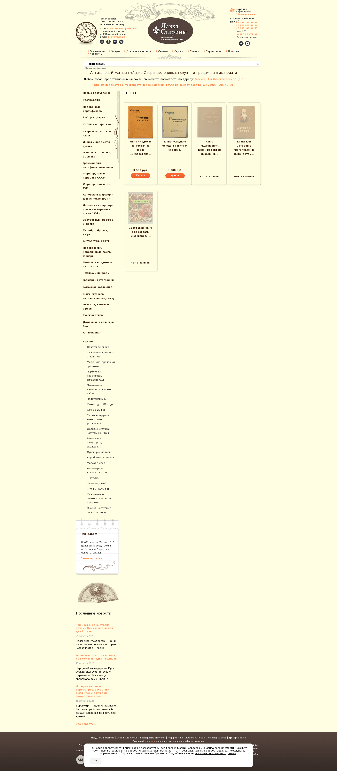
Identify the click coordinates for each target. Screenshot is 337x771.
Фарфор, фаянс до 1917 (96, 186)
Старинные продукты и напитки (100, 355)
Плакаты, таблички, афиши (96, 307)
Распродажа (91, 100)
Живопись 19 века (195, 737)
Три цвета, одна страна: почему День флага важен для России (94, 628)
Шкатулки (93, 478)
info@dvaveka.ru (117, 37)
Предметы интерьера (103, 737)
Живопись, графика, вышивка (97, 155)
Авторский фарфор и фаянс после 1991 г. (98, 197)
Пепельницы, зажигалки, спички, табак (99, 389)
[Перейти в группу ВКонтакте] (102, 41)
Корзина (241, 9)
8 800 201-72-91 (247, 34)
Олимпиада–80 (96, 483)
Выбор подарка (94, 117)
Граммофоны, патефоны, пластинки (98, 165)
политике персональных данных (215, 753)
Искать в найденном (95, 68)
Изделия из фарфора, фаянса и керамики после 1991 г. (98, 209)
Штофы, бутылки (98, 489)
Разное (88, 342)
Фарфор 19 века (217, 737)
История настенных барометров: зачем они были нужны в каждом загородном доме (92, 691)
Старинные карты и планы (97, 134)
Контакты (96, 54)
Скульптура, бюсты (96, 241)
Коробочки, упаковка (100, 458)
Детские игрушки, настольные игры (98, 431)
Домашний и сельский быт (98, 324)
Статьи (194, 51)
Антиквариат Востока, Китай (97, 471)
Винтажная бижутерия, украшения (94, 443)
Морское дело (96, 463)
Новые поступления (97, 93)
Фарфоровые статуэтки (152, 737)
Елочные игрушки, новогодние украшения (98, 419)
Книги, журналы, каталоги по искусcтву (98, 296)
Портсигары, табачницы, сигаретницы (95, 376)
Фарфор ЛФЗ (176, 737)
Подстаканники (96, 399)
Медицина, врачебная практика (101, 364)
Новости (233, 51)
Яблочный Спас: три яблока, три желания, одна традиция (96, 657)
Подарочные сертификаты (92, 109)
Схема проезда (91, 558)
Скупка (178, 51)
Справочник (213, 51)
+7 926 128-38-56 (246, 22)
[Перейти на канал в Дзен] (115, 41)
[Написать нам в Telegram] (233, 41)
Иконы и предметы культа (96, 144)
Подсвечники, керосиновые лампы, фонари (97, 252)
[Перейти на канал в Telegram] (121, 41)
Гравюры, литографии (98, 280)
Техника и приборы (96, 273)
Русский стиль (93, 315)
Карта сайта (239, 737)
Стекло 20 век (96, 410)
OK (95, 761)
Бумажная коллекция (97, 287)
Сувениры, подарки (99, 452)
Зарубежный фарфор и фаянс (98, 222)
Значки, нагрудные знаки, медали (99, 510)
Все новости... (86, 724)
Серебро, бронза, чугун (95, 232)
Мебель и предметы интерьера (97, 265)
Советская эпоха (98, 347)
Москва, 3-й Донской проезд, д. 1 (219, 79)
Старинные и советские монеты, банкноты (99, 498)
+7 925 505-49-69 (247, 25)
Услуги (115, 51)
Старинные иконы (127, 737)
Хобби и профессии (97, 124)
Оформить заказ (246, 13)
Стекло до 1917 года (100, 404)
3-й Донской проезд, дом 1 (124, 28)
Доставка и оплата (139, 51)
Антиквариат (92, 333)
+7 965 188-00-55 (246, 28)
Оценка (163, 51)
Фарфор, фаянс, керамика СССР (94, 176)
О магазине (97, 51)
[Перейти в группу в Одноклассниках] (108, 41)
